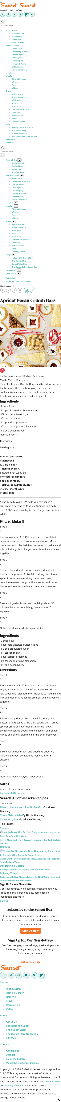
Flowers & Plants (19, 64)
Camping (16, 112)
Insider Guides (18, 94)
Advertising (12, 1050)
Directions (19, 793)
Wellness (16, 82)
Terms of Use (52, 1081)
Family (14, 85)
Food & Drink (11, 30)
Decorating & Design (21, 52)
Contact (4, 1044)
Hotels (14, 118)
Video (9, 1008)
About (3, 1015)
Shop (8, 124)
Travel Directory (19, 97)
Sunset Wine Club (19, 133)
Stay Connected (6, 286)
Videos (15, 88)
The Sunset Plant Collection (22, 1033)
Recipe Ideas (17, 36)
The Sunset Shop (19, 130)
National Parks (18, 115)
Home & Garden (12, 45)
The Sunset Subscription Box (24, 136)
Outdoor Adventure (20, 109)
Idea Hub (10, 73)
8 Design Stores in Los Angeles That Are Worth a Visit (25, 869)
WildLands (16, 100)
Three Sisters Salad (11, 815)
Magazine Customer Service (18, 281)
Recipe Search (18, 33)
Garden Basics (18, 55)
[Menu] (1, 2)
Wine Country (18, 103)
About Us (11, 1021)
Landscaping (17, 61)
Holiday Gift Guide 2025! (22, 127)
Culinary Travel (18, 121)
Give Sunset (11, 143)
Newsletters (11, 139)
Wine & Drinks (18, 42)
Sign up (4, 900)
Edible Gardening (19, 70)
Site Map (11, 1037)
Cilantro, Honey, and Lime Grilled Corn (22, 807)
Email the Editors (15, 1058)
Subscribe (10, 278)
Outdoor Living (18, 67)
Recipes (4, 828)
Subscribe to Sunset (17, 1025)
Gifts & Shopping (19, 79)
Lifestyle (9, 76)
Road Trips (16, 106)
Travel (8, 91)
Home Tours (17, 49)
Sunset (4, 982)
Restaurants (17, 40)
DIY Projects (17, 58)
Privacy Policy (13, 1085)
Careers (10, 1054)
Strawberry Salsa (10, 819)
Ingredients (6, 793)
